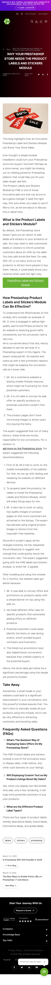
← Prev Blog (10, 865)
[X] (22, 967)
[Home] (3, 49)
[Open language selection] (22, 14)
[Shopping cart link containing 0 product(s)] (41, 21)
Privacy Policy (15, 950)
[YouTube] (37, 967)
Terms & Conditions (33, 950)
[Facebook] (14, 967)
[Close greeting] (44, 962)
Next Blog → (10, 885)
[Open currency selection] (17, 14)
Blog (8, 49)
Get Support (43, 14)
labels (8, 840)
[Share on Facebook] (47, 74)
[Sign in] (36, 21)
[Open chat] (44, 972)
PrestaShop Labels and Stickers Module (25, 282)
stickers (21, 840)
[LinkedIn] (29, 967)
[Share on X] (39, 75)
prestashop (36, 840)
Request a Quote (23, 910)
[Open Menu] (46, 22)
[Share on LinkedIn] (43, 75)
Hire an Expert (30, 14)
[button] (32, 22)
